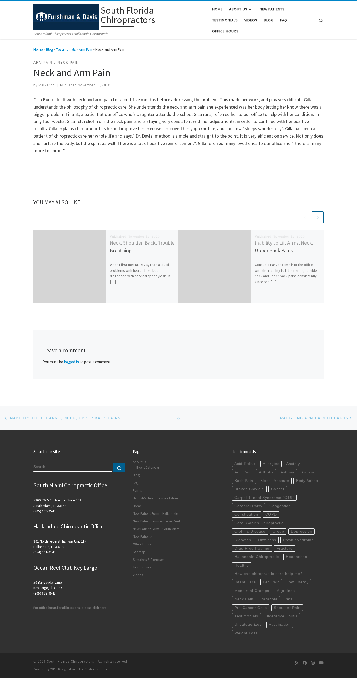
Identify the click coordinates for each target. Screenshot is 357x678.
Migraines (285, 591)
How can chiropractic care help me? (268, 574)
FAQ (136, 483)
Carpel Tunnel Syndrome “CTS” (264, 498)
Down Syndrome (298, 540)
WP (52, 669)
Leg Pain (271, 582)
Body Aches (307, 481)
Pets (288, 599)
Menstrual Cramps (251, 591)
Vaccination (280, 624)
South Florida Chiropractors (70, 661)
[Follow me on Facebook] (305, 663)
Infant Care (245, 582)
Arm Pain (85, 49)
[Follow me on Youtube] (321, 663)
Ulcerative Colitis (281, 616)
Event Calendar (147, 467)
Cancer (278, 489)
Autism (307, 472)
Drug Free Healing (251, 548)
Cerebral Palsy (248, 506)
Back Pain (243, 481)
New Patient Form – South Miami (156, 529)
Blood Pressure (274, 481)
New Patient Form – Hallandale (155, 513)
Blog (49, 49)
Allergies (271, 464)
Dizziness (267, 540)
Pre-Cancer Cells (250, 608)
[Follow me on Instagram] (313, 663)
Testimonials (66, 49)
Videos (138, 575)
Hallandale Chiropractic (256, 557)
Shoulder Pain (287, 608)
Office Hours (142, 544)
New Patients (142, 536)
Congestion (280, 506)
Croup (278, 531)
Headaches (296, 557)
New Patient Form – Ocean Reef (156, 521)
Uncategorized (248, 624)
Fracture (285, 548)
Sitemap (139, 552)
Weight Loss (246, 633)
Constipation (246, 514)
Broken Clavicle (249, 489)
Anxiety (293, 464)
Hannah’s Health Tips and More (155, 498)
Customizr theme (97, 669)
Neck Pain (244, 599)
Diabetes (242, 540)
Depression (301, 531)
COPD (271, 514)
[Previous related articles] (305, 217)
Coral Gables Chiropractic (259, 523)
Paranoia (269, 599)
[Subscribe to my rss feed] (296, 663)
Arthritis (266, 472)
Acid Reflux (245, 464)
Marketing (46, 85)
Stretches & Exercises (148, 559)
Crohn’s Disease (250, 531)
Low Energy (297, 582)
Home (38, 49)
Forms (137, 490)
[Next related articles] (318, 217)
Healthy (241, 565)
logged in (71, 361)
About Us (139, 462)
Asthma (287, 472)
